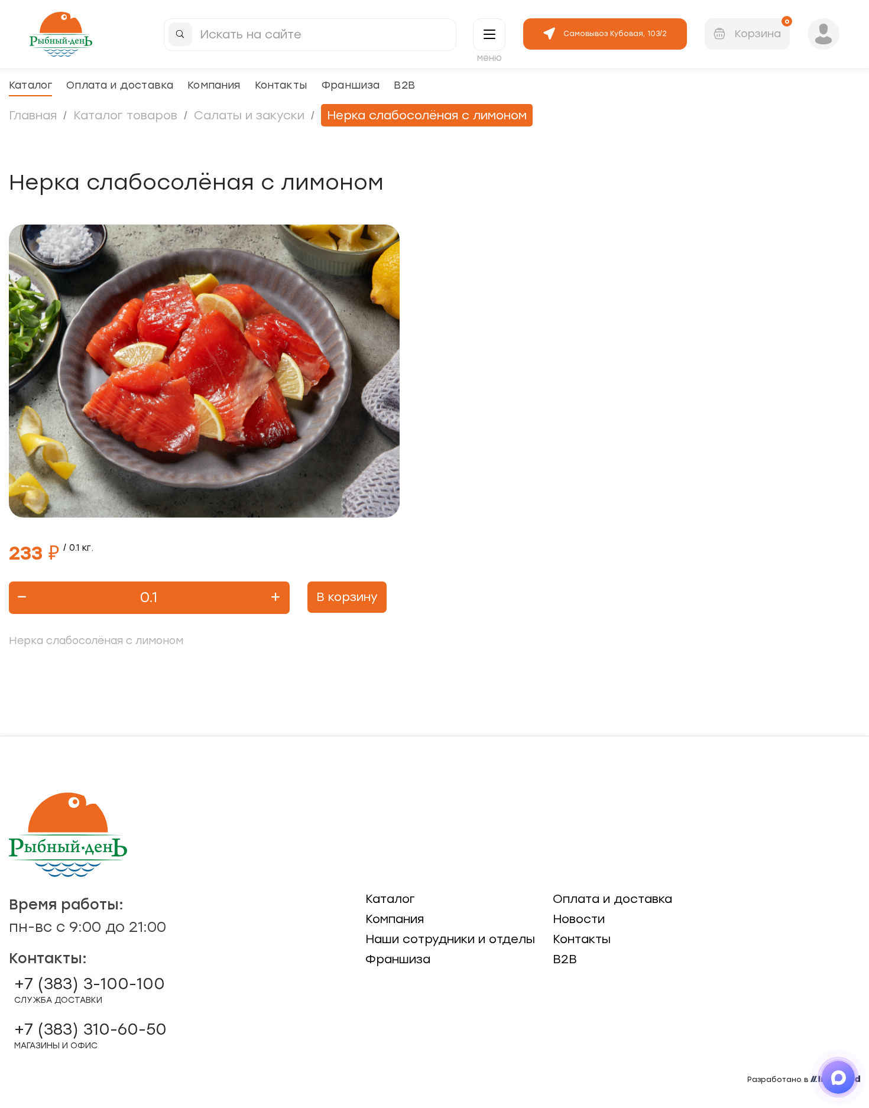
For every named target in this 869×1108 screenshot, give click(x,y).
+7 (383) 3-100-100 (89, 989)
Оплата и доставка (119, 85)
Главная (33, 115)
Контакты (281, 85)
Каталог (30, 85)
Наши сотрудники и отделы (450, 939)
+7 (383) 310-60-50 (90, 1035)
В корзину (347, 597)
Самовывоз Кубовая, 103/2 (615, 33)
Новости (579, 919)
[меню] (489, 34)
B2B (404, 85)
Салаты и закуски (249, 115)
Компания (213, 85)
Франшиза (350, 85)
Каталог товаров (125, 115)
